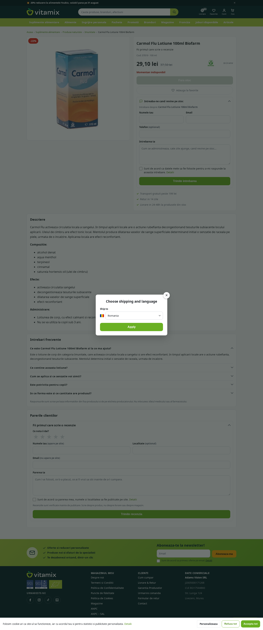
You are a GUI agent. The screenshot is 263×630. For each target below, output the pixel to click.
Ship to (104, 309)
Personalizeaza (209, 624)
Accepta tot (250, 623)
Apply (132, 326)
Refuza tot (230, 623)
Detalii (128, 624)
